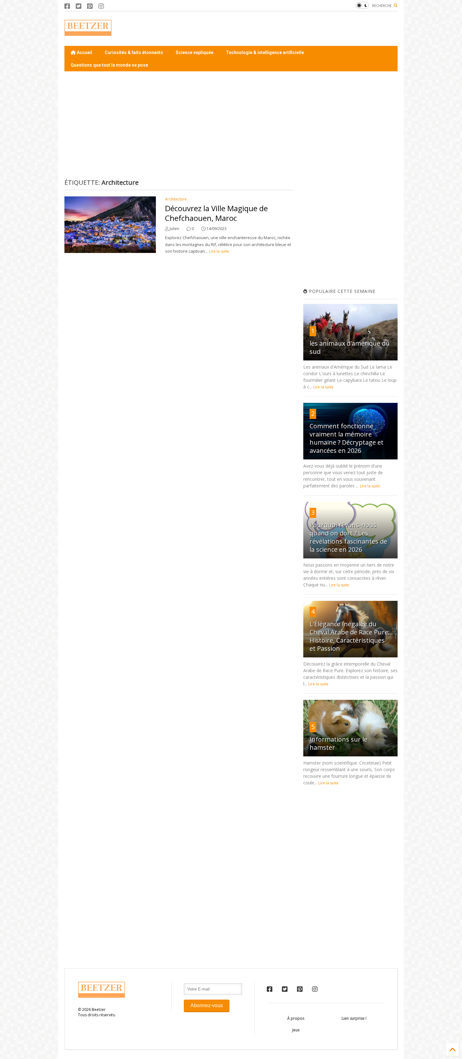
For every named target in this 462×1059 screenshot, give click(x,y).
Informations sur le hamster (338, 743)
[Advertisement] (283, 28)
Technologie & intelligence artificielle (265, 52)
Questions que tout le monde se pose (109, 65)
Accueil (84, 52)
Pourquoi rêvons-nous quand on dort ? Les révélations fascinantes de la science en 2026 (348, 537)
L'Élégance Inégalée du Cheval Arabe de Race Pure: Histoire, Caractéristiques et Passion (350, 636)
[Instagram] (101, 6)
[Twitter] (78, 6)
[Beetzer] (88, 32)
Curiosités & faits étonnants (134, 52)
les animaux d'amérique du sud (350, 347)
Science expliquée (194, 52)
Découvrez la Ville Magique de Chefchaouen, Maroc (216, 213)
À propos (295, 1018)
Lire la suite (219, 251)
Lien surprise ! (354, 1018)
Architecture (176, 199)
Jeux (296, 1030)
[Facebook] (67, 6)
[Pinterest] (90, 6)
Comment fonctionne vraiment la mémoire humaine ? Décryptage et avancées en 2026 (346, 438)
